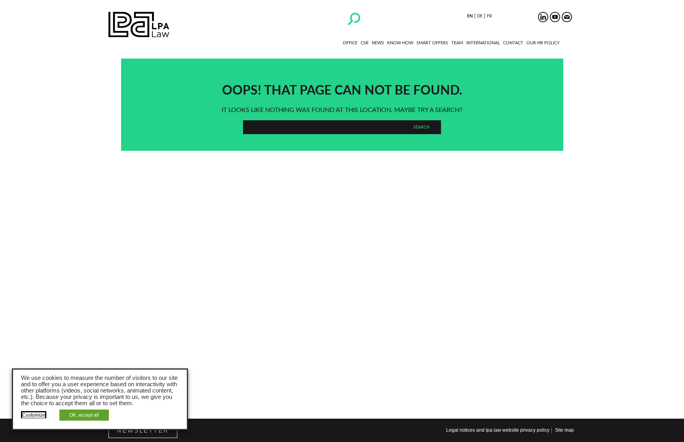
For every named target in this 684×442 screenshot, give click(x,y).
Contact (513, 43)
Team (457, 43)
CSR (365, 43)
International (483, 43)
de (480, 16)
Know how (400, 43)
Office (350, 43)
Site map (564, 430)
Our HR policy (543, 43)
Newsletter (143, 430)
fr (489, 16)
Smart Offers (432, 43)
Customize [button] (33, 415)
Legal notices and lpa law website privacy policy (497, 430)
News (378, 43)
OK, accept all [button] (84, 415)
